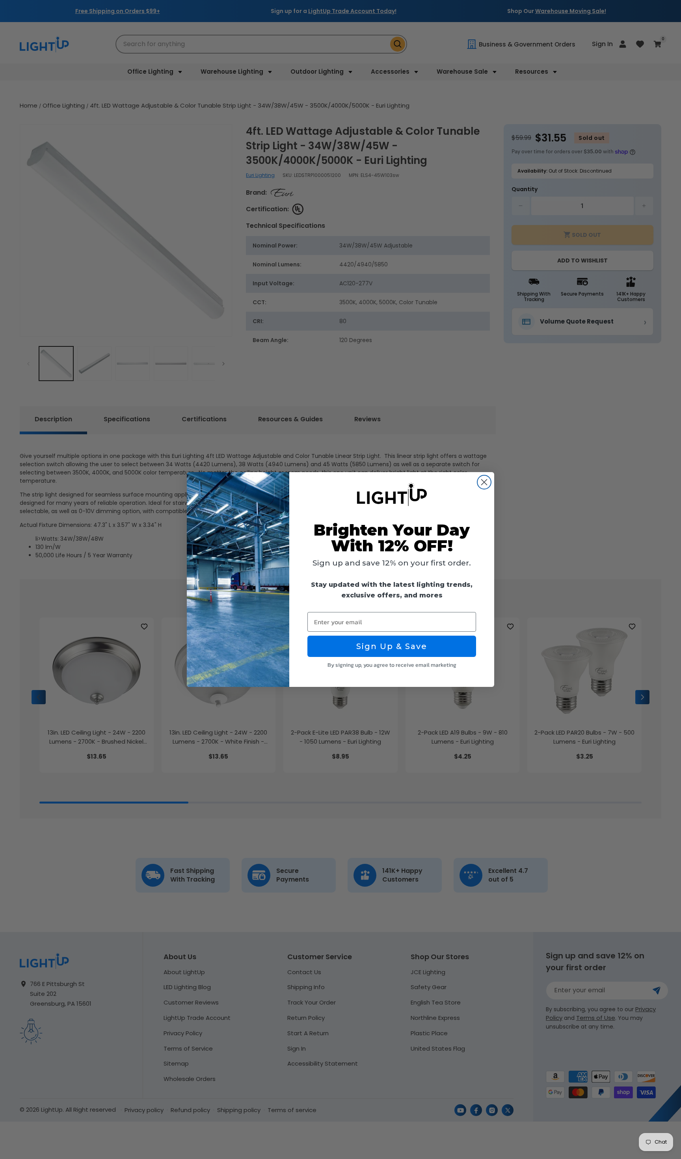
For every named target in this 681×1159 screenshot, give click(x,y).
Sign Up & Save (391, 646)
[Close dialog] (484, 482)
